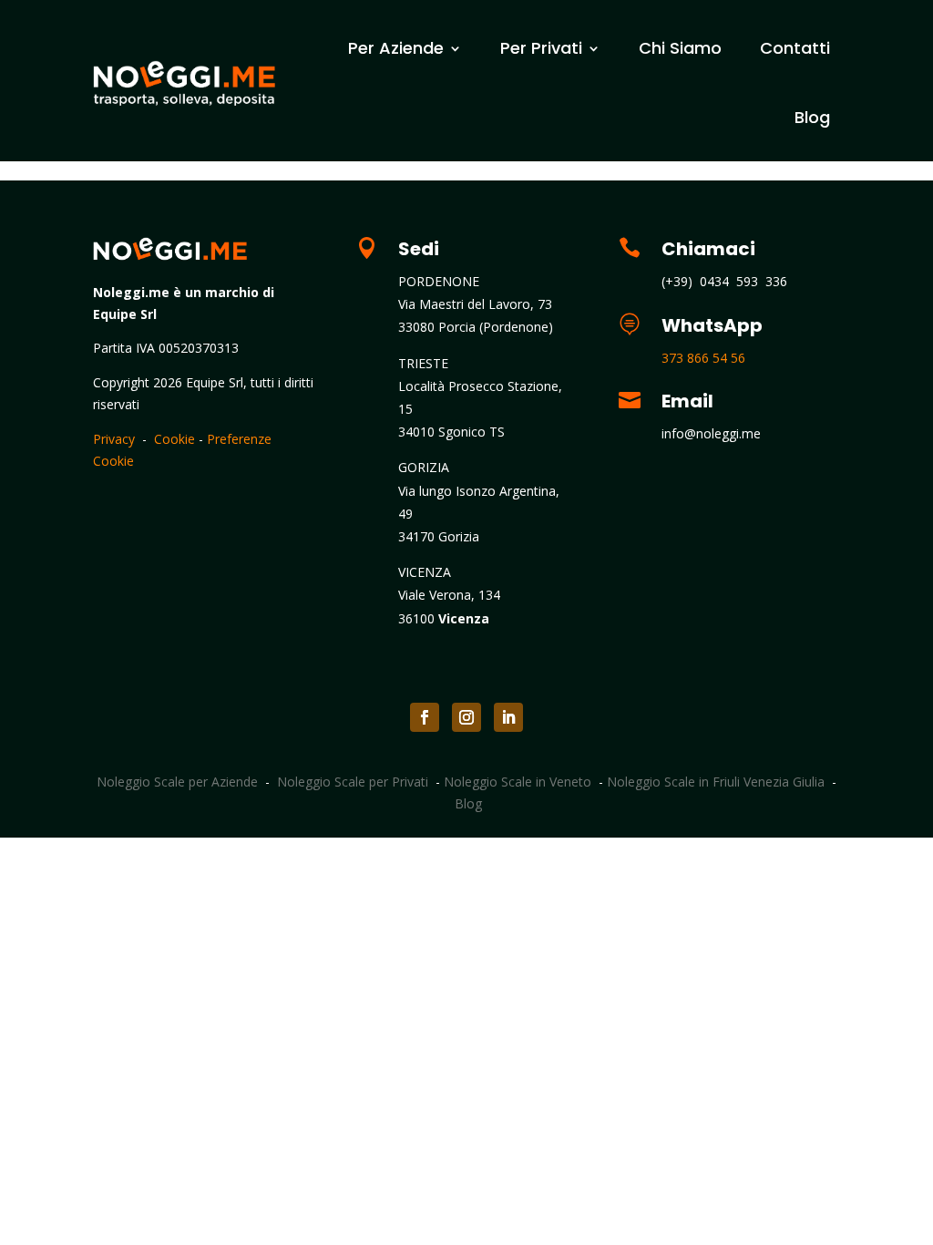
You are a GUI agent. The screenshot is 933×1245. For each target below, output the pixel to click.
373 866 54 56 (703, 357)
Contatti (795, 47)
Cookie (174, 439)
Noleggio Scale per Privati (352, 781)
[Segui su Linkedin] (508, 717)
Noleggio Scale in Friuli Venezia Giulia (716, 781)
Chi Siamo (680, 47)
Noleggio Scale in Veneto (517, 781)
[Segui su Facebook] (424, 717)
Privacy (114, 439)
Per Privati (541, 47)
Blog (812, 117)
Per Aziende (396, 47)
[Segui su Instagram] (466, 717)
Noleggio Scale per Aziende (177, 781)
